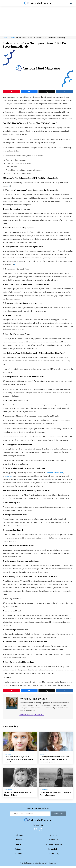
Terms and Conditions (54, 844)
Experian (8, 476)
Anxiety (42, 754)
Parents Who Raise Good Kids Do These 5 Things (17, 793)
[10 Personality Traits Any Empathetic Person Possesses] (56, 777)
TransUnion (58, 472)
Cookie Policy (53, 854)
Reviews (18, 854)
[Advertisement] (38, 21)
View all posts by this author (31, 715)
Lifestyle (18, 840)
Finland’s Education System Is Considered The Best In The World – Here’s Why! (19, 759)
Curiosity (12, 38)
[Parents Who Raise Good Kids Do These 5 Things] (20, 777)
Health (18, 844)
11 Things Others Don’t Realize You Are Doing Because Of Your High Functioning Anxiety (54, 759)
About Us (53, 835)
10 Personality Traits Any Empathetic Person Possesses (55, 793)
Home (5, 38)
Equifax (50, 472)
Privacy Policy (53, 849)
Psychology (8, 754)
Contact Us (53, 840)
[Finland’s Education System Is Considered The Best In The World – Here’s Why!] (20, 741)
